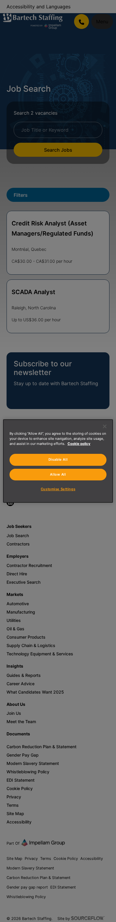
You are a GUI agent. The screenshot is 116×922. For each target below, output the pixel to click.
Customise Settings (58, 489)
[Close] (104, 426)
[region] (58, 461)
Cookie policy (79, 444)
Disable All (58, 459)
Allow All (58, 474)
